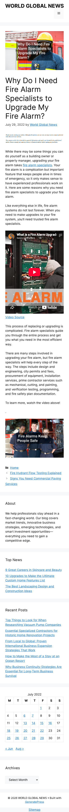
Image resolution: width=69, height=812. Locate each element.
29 (42, 738)
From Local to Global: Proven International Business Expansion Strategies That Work (28, 645)
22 (42, 730)
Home (14, 467)
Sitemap (34, 809)
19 (17, 730)
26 (17, 738)
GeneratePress (34, 802)
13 (25, 723)
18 (8, 730)
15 (41, 723)
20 (25, 730)
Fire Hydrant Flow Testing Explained (35, 473)
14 (33, 723)
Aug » (20, 748)
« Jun (9, 748)
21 (33, 730)
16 (50, 723)
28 (33, 738)
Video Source (14, 317)
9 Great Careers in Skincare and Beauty (33, 570)
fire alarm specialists (37, 165)
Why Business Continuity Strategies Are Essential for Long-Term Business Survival (33, 671)
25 (8, 738)
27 (25, 738)
